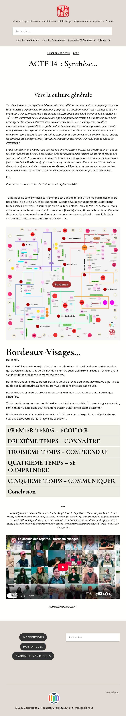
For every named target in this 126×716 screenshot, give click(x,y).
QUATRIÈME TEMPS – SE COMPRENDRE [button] (42, 466)
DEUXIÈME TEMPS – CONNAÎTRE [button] (54, 441)
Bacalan (51, 370)
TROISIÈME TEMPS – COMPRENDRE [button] (58, 452)
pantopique (93, 201)
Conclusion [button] (22, 491)
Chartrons (83, 370)
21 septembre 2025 (58, 53)
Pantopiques (33, 646)
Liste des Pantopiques (53, 40)
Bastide (94, 370)
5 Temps (102, 40)
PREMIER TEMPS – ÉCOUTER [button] (48, 430)
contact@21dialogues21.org (58, 707)
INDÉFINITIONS (33, 637)
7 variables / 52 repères (80, 40)
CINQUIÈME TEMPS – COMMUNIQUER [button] (61, 480)
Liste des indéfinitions (27, 40)
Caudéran (39, 370)
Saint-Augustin (66, 370)
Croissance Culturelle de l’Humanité (86, 149)
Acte (76, 53)
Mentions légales (84, 707)
